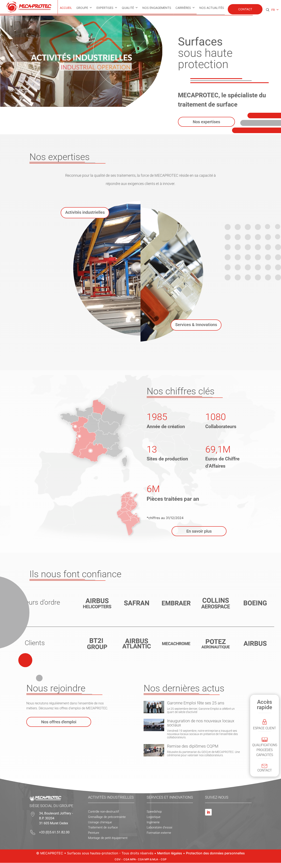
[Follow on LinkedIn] (208, 812)
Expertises (104, 7)
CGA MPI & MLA (148, 859)
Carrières (183, 7)
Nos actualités (211, 7)
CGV (118, 859)
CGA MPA (129, 859)
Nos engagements (156, 7)
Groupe (82, 7)
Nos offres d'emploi (58, 721)
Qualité (128, 7)
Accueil (66, 7)
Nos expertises (206, 121)
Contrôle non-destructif (103, 811)
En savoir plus (199, 531)
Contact (245, 9)
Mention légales (169, 853)
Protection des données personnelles (215, 853)
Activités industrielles (85, 212)
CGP (163, 859)
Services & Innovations (196, 324)
